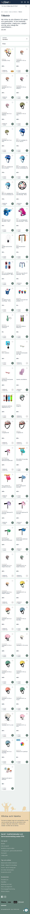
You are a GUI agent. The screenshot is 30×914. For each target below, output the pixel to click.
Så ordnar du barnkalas (7, 869)
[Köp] (27, 71)
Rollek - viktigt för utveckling (9, 865)
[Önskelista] (22, 2)
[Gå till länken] (2, 897)
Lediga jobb (4, 855)
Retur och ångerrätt (6, 886)
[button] (15, 39)
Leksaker (6, 11)
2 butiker (19, 71)
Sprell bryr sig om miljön (7, 848)
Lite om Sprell (5, 846)
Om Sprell (3, 853)
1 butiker (4, 98)
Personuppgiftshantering (8, 889)
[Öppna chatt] (26, 910)
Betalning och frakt (6, 884)
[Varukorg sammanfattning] (25, 2)
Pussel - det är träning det (8, 867)
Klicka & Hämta (5, 891)
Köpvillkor (3, 882)
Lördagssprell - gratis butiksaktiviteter (11, 850)
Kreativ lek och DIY (6, 872)
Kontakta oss (4, 879)
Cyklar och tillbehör (13, 11)
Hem (2, 11)
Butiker (3, 843)
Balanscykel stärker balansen (9, 862)
